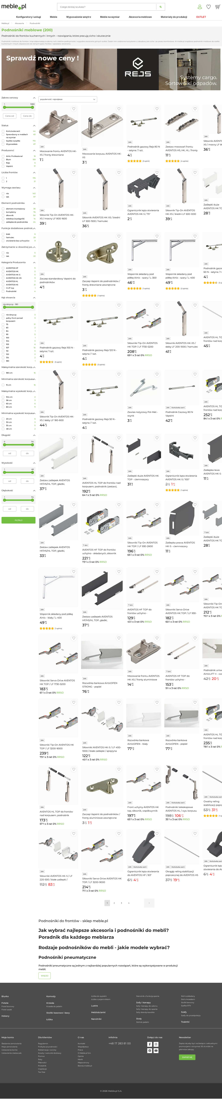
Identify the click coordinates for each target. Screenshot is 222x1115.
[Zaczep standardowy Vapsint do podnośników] (58, 252)
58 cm (20, 400)
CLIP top (20, 288)
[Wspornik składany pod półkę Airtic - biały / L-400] (58, 587)
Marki (80, 1059)
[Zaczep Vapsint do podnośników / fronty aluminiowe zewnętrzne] (102, 786)
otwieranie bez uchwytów (20, 241)
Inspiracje (42, 1069)
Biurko (5, 996)
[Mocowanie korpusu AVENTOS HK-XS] (102, 126)
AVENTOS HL (20, 281)
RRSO (148, 355)
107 (20, 347)
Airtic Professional (20, 156)
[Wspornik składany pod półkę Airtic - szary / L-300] (143, 249)
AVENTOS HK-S (20, 275)
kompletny (20, 212)
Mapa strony (83, 1062)
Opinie (81, 1056)
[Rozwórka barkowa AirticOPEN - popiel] (181, 715)
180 (20, 361)
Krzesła (50, 1003)
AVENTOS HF (20, 268)
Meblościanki (98, 1012)
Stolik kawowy (187, 1002)
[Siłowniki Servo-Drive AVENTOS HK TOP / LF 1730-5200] (58, 653)
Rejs (20, 163)
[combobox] (68, 99)
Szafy (184, 1012)
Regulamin (43, 1043)
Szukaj (160, 6)
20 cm (20, 419)
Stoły (139, 1018)
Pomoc (41, 1056)
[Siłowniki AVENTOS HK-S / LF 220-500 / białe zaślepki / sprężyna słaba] (58, 849)
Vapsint (20, 166)
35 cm (20, 425)
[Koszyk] (217, 7)
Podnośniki (20, 291)
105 (20, 344)
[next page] (149, 903)
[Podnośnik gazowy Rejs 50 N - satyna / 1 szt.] (102, 391)
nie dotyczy (20, 315)
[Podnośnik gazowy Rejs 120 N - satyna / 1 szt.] (102, 322)
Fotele (5, 1003)
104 (20, 341)
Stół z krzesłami (188, 999)
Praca (80, 1050)
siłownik (20, 215)
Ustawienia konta (9, 1050)
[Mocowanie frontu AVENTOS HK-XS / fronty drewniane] (58, 124)
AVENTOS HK (20, 271)
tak (20, 197)
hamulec (20, 237)
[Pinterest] (149, 1050)
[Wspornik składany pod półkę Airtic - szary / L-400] (181, 249)
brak (20, 234)
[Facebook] (149, 1044)
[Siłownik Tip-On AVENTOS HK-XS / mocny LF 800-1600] (58, 188)
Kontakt (81, 1043)
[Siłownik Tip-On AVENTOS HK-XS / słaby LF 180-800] (58, 390)
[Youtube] (156, 1050)
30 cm (20, 422)
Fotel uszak (7, 1009)
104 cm (20, 397)
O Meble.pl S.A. (84, 1053)
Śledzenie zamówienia (11, 1043)
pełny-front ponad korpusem (20, 319)
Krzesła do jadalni (54, 1006)
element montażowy (20, 209)
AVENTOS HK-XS (20, 278)
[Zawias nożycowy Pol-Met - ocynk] (143, 387)
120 (20, 354)
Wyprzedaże (20, 144)
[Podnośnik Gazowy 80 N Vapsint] (181, 387)
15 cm (20, 385)
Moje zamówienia (9, 1047)
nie (20, 193)
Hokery (5, 1016)
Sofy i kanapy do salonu (147, 1006)
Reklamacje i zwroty (47, 1050)
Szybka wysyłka (20, 141)
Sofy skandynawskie (145, 1012)
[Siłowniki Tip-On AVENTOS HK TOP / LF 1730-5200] (143, 318)
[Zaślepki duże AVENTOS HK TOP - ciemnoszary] (143, 451)
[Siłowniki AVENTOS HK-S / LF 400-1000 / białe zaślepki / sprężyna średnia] (102, 719)
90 (20, 334)
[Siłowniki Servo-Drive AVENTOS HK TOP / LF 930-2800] (181, 584)
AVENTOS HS (20, 285)
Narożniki (96, 1019)
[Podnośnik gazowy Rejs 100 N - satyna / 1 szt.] (58, 321)
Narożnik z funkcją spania (147, 996)
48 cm (20, 429)
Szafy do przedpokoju (191, 1015)
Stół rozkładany (188, 996)
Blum (20, 159)
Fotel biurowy (8, 1006)
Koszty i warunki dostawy (49, 1053)
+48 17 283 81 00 (120, 1043)
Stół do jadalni (142, 1022)
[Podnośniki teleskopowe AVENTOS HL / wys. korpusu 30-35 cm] (181, 782)
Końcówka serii (20, 131)
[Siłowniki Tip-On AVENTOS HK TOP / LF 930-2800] (143, 518)
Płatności (42, 1062)
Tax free (41, 1072)
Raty (40, 1059)
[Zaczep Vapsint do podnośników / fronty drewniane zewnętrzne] (102, 253)
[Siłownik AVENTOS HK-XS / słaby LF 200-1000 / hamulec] (181, 318)
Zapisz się (187, 1057)
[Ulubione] (208, 7)
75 (20, 324)
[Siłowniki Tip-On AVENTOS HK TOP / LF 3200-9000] (58, 718)
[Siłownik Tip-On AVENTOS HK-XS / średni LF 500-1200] (181, 185)
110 (20, 351)
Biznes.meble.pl (85, 1066)
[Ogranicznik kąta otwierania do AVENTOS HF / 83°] (143, 846)
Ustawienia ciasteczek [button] (11, 1053)
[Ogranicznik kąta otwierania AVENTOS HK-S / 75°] (143, 185)
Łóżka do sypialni (99, 996)
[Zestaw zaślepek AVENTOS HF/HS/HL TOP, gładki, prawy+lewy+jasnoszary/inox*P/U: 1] (58, 520)
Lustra (94, 1005)
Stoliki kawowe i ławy (58, 1012)
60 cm (20, 403)
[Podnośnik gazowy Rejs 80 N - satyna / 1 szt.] (143, 122)
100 (20, 337)
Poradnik (42, 1066)
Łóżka (49, 1019)
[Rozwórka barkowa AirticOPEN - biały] (143, 715)
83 (20, 328)
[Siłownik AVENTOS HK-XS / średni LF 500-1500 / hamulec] (102, 189)
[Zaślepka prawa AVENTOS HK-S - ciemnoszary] (181, 518)
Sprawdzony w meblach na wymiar (20, 136)
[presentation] (6, 69)
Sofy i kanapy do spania (146, 1009)
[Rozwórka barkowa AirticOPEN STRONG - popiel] (102, 655)
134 (20, 357)
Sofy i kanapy (143, 1002)
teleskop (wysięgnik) (20, 219)
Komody (51, 996)
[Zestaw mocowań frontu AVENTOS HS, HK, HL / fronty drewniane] (181, 122)
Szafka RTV (186, 1005)
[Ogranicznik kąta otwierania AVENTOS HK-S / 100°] (181, 451)
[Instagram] (156, 1044)
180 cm (20, 373)
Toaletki (185, 1021)
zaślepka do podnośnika (20, 222)
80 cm (20, 407)
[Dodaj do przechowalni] (74, 109)
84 (20, 331)
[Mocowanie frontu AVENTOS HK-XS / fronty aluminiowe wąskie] (143, 651)
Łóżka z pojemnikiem (100, 999)
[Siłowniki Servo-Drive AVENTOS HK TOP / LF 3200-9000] (102, 850)
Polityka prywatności (47, 1047)
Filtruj (18, 520)
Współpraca (83, 1047)
